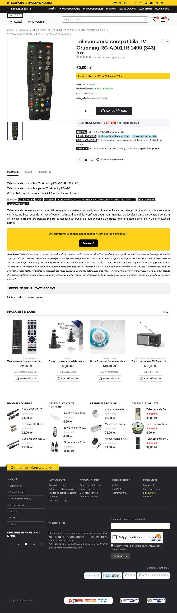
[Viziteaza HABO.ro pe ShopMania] (112, 575)
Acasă (18, 21)
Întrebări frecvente (89, 496)
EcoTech (14, 518)
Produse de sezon (93, 9)
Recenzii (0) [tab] (44, 172)
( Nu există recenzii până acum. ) (110, 57)
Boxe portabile (109, 358)
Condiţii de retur (88, 489)
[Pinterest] (146, 3)
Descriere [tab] (12, 172)
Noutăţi (52, 9)
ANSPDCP (117, 489)
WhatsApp (92, 160)
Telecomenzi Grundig (97, 98)
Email (85, 160)
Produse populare (69, 9)
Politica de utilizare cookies (62, 489)
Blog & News (162, 9)
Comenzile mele (17, 492)
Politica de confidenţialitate (62, 493)
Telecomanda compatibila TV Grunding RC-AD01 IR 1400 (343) (96, 199)
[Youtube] (151, 3)
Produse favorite (18, 505)
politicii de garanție (150, 148)
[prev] (162, 41)
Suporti (67, 358)
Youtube (26, 544)
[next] (167, 41)
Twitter (18, 544)
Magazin (38, 21)
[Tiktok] (167, 3)
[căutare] (145, 19)
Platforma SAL (119, 493)
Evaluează (88, 243)
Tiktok (11, 551)
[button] (163, 312)
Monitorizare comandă (20, 498)
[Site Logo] (15, 15)
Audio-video (26, 199)
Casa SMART (145, 9)
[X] (140, 3)
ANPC (115, 485)
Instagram (33, 544)
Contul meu (15, 485)
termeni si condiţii (119, 549)
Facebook (79, 160)
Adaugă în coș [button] (28, 378)
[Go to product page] (26, 337)
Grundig (49, 199)
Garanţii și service (89, 493)
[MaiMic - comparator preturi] (153, 575)
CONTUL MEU (119, 3)
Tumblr (41, 544)
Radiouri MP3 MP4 (158, 358)
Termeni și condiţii (58, 485)
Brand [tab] (28, 172)
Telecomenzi (146, 199)
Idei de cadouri (127, 9)
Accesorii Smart (142, 358)
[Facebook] (135, 3)
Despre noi (148, 485)
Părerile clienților (151, 489)
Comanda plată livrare (90, 485)
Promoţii (111, 9)
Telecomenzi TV (18, 203)
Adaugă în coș (116, 110)
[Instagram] (156, 3)
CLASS (80, 53)
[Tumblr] (162, 3)
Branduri (147, 496)
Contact (13, 524)
